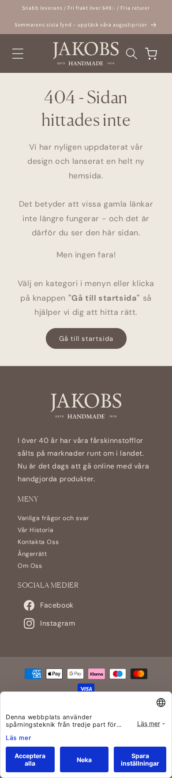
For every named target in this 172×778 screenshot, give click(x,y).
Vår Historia (35, 530)
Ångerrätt (32, 554)
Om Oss (30, 566)
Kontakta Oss (38, 542)
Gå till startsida (86, 338)
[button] (17, 53)
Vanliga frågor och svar (53, 518)
